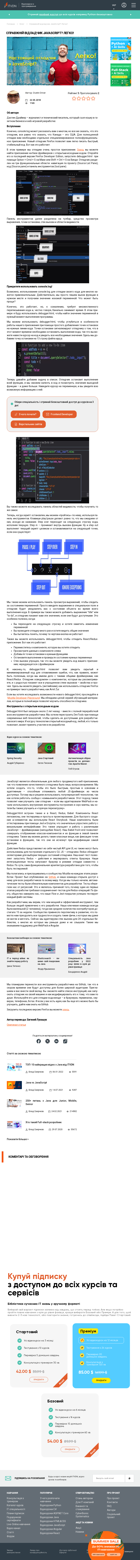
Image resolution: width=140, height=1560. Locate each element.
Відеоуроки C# (48, 1509)
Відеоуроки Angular (51, 1529)
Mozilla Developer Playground (24, 698)
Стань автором (84, 1498)
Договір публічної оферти (68, 1551)
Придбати (39, 1380)
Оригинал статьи (16, 1024)
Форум (10, 1536)
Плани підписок (15, 1513)
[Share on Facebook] (39, 1041)
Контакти (112, 1502)
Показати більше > (18, 1139)
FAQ (109, 1506)
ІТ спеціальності (16, 1509)
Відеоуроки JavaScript (52, 1525)
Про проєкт (113, 1498)
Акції (78, 1527)
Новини (80, 1531)
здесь (65, 1009)
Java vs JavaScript (36, 1082)
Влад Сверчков (36, 1072)
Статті (10, 1532)
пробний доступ (48, 14)
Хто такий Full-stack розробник (44, 1122)
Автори (111, 1510)
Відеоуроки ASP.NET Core (54, 1513)
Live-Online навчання (18, 1524)
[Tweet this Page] (48, 1041)
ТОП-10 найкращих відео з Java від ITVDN (50, 1064)
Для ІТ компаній (85, 1502)
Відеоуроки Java (49, 1517)
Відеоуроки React (50, 1533)
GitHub (52, 877)
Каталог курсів (15, 1505)
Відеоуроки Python (50, 1505)
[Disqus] (47, 1205)
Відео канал (13, 1528)
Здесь (80, 149)
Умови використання (13, 1551)
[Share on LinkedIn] (57, 1041)
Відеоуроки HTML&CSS (53, 1521)
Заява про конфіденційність (38, 1551)
